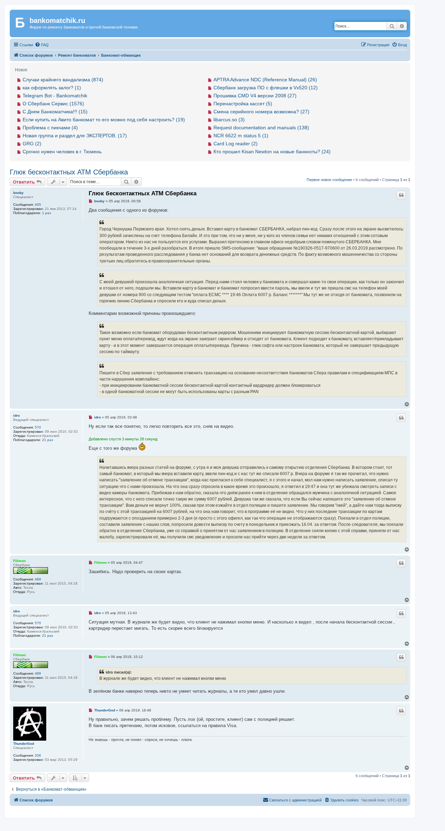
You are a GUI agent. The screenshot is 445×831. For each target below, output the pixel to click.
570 (38, 427)
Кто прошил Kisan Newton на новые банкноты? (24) (272, 151)
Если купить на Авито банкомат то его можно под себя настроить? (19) (104, 119)
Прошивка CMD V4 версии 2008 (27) (255, 95)
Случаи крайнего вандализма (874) (63, 79)
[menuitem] (42, 45)
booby (18, 193)
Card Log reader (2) (235, 143)
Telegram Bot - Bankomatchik (55, 95)
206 (38, 755)
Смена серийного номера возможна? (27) (261, 111)
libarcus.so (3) (229, 119)
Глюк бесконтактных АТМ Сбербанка (69, 172)
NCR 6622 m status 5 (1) (240, 135)
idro (16, 415)
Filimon (19, 561)
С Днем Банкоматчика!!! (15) (55, 111)
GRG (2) (32, 143)
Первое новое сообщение (329, 180)
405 (38, 204)
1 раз (46, 213)
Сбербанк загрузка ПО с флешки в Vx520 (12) (265, 87)
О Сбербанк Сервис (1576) (53, 103)
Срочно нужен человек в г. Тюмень (62, 151)
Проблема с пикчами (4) (50, 127)
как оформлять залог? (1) (52, 87)
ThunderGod (23, 744)
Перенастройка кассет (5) (242, 103)
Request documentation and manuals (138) (261, 127)
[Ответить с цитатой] (401, 195)
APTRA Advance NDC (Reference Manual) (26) (265, 79)
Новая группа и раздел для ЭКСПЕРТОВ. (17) (75, 135)
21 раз (47, 440)
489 (38, 579)
